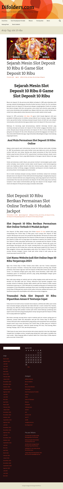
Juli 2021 (5, 445)
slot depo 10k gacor (40, 77)
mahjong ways (28, 407)
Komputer (27, 404)
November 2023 (7, 414)
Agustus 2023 (6, 422)
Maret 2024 (6, 404)
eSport (26, 394)
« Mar (28, 367)
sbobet (27, 409)
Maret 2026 (6, 359)
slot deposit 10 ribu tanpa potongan (34, 216)
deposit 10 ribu (34, 215)
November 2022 (7, 430)
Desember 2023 (7, 412)
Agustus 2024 (6, 392)
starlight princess (29, 422)
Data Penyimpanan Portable (18, 20)
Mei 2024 (5, 399)
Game (26, 397)
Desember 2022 (7, 427)
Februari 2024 (6, 407)
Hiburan (31, 20)
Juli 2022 (5, 435)
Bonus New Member (30, 386)
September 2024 (7, 389)
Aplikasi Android (29, 379)
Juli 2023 (5, 425)
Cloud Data (4, 20)
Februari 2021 (6, 455)
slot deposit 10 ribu (49, 215)
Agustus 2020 (6, 468)
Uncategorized (24, 215)
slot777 (27, 417)
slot (18, 77)
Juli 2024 (5, 394)
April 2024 (5, 402)
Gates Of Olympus (29, 399)
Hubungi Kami (5, 24)
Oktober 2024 (6, 386)
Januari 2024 (6, 409)
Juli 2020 (5, 470)
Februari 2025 (6, 376)
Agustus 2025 (6, 361)
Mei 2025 (5, 369)
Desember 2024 (7, 381)
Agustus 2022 (6, 432)
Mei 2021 (5, 448)
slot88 (26, 420)
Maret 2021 (6, 453)
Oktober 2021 (6, 440)
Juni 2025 (5, 366)
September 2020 (7, 465)
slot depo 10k (31, 77)
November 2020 (7, 463)
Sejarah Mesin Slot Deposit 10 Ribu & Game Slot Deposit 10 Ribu (31, 68)
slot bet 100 (28, 414)
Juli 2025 (5, 364)
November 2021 (7, 437)
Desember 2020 (7, 460)
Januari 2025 (6, 379)
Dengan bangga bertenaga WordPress (31, 485)
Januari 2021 (6, 458)
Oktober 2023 (6, 417)
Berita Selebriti (16, 24)
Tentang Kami (39, 20)
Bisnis (48, 20)
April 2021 (5, 450)
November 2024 (7, 384)
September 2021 (7, 442)
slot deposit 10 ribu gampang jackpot (16, 216)
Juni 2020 (5, 473)
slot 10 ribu (24, 77)
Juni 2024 (5, 397)
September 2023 (7, 420)
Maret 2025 (6, 374)
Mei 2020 (5, 476)
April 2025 (5, 371)
